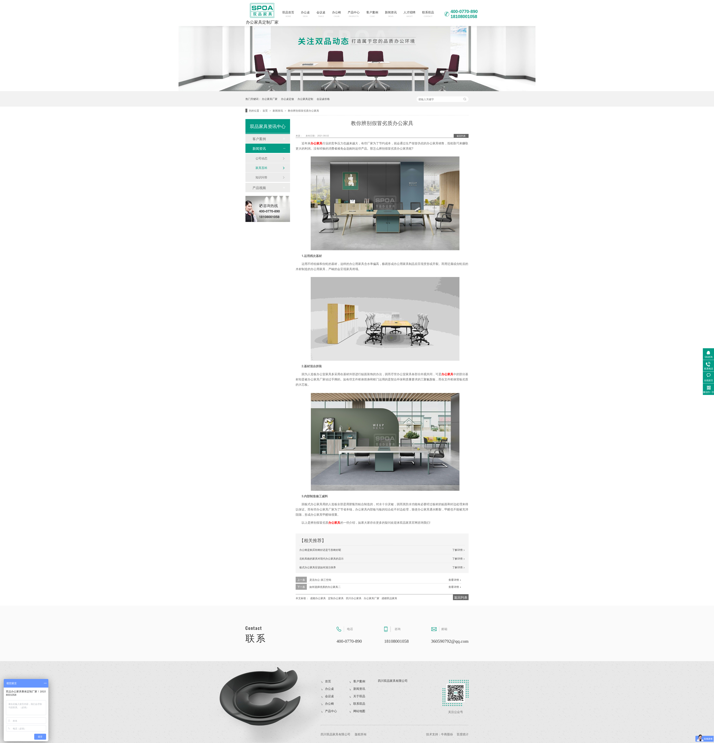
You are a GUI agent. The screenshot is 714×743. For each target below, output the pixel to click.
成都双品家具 (389, 598)
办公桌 (305, 14)
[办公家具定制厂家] (357, 90)
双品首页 (288, 14)
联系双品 (428, 14)
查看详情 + (454, 580)
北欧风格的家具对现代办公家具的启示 (321, 558)
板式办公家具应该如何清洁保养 (317, 567)
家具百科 (261, 168)
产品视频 (259, 187)
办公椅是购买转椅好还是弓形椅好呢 (320, 550)
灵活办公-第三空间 (320, 580)
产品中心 (354, 14)
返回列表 (461, 135)
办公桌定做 (287, 99)
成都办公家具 (318, 598)
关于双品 (359, 696)
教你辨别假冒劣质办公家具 (303, 110)
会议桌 (320, 14)
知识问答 (261, 177)
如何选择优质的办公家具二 (325, 587)
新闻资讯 (391, 14)
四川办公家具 (353, 598)
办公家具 (316, 143)
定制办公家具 (336, 598)
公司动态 (261, 158)
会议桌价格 (323, 99)
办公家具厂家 (269, 99)
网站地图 (359, 711)
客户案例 (372, 14)
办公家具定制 (305, 99)
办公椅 (336, 14)
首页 (265, 110)
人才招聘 (409, 14)
